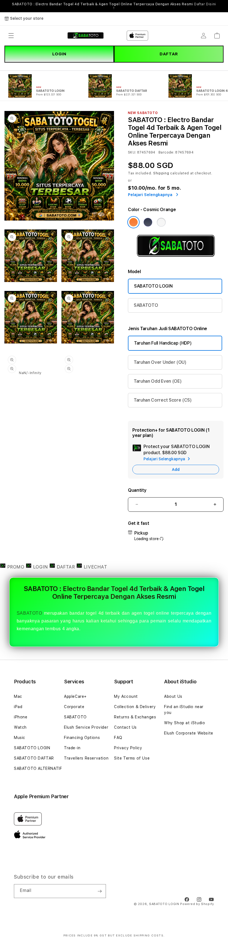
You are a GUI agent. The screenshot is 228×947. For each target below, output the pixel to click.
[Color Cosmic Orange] (133, 222)
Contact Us (125, 727)
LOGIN (59, 53)
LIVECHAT (94, 567)
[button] (11, 35)
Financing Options (82, 737)
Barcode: (166, 152)
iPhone (21, 717)
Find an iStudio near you (184, 709)
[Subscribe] (99, 891)
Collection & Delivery (135, 706)
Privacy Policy (128, 748)
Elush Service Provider (86, 727)
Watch (20, 727)
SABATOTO (146, 305)
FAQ (118, 737)
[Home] (85, 36)
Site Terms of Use (132, 758)
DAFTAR (169, 53)
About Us (173, 696)
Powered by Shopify (197, 904)
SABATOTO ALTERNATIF (38, 768)
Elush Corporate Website (188, 733)
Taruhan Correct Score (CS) (163, 400)
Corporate (74, 706)
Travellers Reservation (86, 758)
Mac (18, 696)
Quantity (137, 490)
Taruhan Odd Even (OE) (158, 381)
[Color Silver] (161, 222)
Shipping (161, 173)
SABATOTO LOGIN (153, 286)
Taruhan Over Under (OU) (160, 362)
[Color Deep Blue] (147, 222)
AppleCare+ (75, 696)
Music (19, 737)
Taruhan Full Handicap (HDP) (163, 343)
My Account (126, 696)
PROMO (16, 567)
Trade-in (72, 748)
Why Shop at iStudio (184, 723)
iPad (18, 706)
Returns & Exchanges (135, 717)
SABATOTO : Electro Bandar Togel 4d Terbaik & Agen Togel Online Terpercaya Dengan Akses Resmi (114, 6)
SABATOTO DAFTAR (34, 758)
